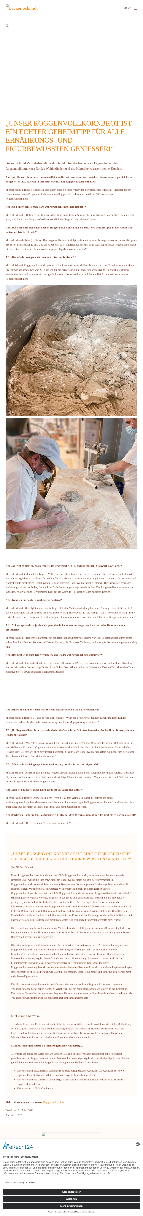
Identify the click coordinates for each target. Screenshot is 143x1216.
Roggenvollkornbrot (53, 1102)
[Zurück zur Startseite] (25, 8)
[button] (130, 8)
